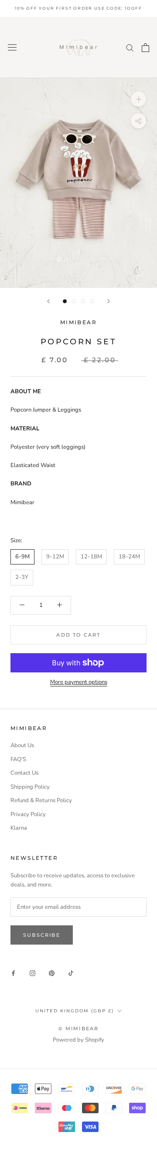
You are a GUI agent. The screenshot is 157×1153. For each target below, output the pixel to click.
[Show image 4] (92, 301)
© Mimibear (78, 1028)
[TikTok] (71, 972)
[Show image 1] (65, 301)
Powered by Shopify (78, 1040)
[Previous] (48, 301)
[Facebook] (13, 972)
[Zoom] (138, 99)
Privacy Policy (28, 814)
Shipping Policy (30, 787)
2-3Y (21, 577)
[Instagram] (32, 972)
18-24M (129, 557)
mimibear (78, 322)
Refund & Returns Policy (41, 800)
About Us (22, 745)
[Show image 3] (83, 301)
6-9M (22, 557)
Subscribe (41, 935)
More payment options (78, 682)
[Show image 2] (74, 301)
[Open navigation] (12, 47)
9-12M (55, 557)
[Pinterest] (52, 972)
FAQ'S (18, 759)
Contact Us (24, 773)
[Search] (130, 47)
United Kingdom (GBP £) (74, 1011)
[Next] (108, 301)
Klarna (18, 828)
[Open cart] (145, 47)
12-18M (91, 557)
